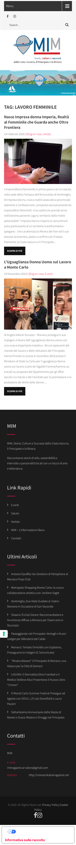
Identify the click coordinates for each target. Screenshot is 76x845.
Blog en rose (34, 134)
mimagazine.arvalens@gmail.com (27, 768)
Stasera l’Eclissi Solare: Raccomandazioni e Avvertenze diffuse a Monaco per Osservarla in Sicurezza (35, 620)
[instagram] (14, 16)
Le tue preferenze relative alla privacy (42, 831)
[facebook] (7, 16)
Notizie (15, 522)
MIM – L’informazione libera (27, 530)
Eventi (49, 274)
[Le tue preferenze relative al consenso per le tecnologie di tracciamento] (4, 634)
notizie (47, 134)
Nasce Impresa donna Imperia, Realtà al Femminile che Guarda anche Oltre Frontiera (36, 122)
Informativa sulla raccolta (25, 840)
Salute (15, 513)
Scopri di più (14, 250)
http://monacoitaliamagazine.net (49, 775)
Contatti (16, 538)
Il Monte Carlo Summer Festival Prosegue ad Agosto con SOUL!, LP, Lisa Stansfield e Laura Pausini (36, 698)
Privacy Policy (50, 805)
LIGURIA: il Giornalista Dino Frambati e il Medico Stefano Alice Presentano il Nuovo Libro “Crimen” (36, 679)
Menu (10, 6)
